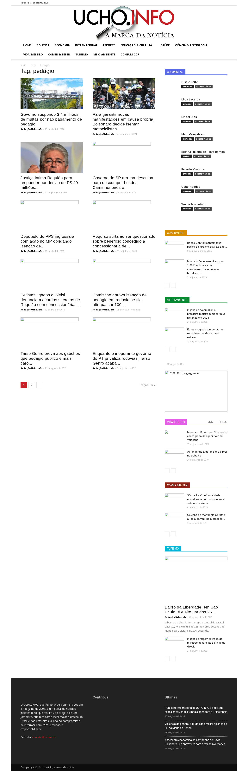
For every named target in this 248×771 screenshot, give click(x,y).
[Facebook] (205, 2)
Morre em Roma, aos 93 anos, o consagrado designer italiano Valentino (207, 435)
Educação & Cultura (136, 45)
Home (27, 45)
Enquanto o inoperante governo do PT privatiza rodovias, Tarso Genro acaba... (122, 358)
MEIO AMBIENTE (177, 300)
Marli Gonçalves (192, 134)
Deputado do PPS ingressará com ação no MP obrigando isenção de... (47, 241)
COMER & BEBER (177, 485)
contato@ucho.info (44, 737)
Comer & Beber (59, 54)
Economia (62, 45)
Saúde (165, 45)
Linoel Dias (189, 117)
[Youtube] (224, 2)
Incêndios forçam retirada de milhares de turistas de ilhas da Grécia (206, 642)
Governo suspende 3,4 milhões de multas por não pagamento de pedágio (51, 119)
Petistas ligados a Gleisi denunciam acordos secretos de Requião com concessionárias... (50, 300)
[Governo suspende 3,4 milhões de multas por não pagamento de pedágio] (52, 93)
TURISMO (173, 548)
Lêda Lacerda (190, 99)
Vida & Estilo (33, 54)
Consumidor (130, 54)
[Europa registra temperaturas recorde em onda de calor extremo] (174, 334)
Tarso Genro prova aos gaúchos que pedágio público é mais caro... (50, 358)
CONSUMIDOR (175, 232)
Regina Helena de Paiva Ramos (203, 152)
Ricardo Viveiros (192, 169)
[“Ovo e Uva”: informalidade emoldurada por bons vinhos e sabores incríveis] (174, 500)
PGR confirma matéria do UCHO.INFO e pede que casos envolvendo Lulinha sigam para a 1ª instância (196, 709)
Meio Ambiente (104, 54)
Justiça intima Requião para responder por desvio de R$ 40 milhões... (49, 182)
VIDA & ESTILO (176, 422)
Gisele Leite (189, 82)
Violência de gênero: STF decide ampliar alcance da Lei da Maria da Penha (196, 726)
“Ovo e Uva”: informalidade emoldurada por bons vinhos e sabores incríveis (206, 499)
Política (43, 45)
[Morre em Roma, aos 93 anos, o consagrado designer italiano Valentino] (174, 437)
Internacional (86, 45)
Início (23, 65)
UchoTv (223, 422)
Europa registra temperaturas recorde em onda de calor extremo (205, 333)
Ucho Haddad (190, 186)
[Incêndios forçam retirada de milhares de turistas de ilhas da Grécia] (174, 643)
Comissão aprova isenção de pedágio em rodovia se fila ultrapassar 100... (120, 300)
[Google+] (212, 2)
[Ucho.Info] (124, 23)
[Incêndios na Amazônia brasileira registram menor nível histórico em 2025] (174, 315)
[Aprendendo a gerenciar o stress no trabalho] (174, 456)
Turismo (81, 54)
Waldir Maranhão (193, 204)
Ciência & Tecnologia (191, 45)
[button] (222, 45)
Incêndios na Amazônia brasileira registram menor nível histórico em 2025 (206, 313)
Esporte (109, 45)
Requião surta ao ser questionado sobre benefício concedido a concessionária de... (124, 241)
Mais (210, 422)
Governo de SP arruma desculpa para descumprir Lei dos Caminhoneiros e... (123, 182)
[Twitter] (218, 2)
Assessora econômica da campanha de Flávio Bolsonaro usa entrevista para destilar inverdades (195, 742)
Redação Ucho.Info (31, 129)
